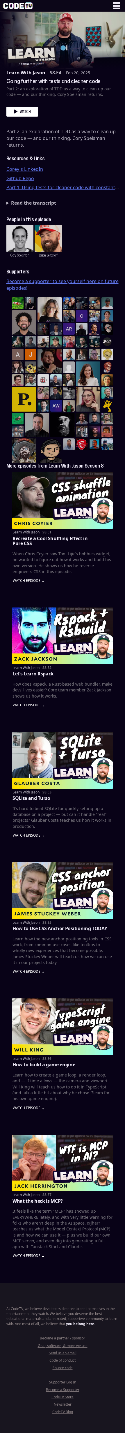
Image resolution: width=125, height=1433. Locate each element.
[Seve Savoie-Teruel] (82, 341)
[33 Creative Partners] (43, 380)
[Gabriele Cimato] (43, 393)
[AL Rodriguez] (69, 329)
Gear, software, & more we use (63, 1345)
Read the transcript (33, 203)
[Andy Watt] (56, 406)
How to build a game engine (43, 1064)
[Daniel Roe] (94, 329)
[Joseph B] (30, 354)
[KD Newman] (82, 444)
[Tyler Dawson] (107, 418)
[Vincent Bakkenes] (82, 418)
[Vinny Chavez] (50, 450)
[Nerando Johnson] (94, 444)
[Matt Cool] (94, 303)
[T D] (18, 303)
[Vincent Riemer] (94, 418)
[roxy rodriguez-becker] (18, 367)
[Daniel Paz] (94, 316)
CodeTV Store (62, 1397)
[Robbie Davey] (69, 341)
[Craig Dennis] (30, 380)
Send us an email (62, 1353)
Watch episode (26, 581)
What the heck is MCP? (37, 1201)
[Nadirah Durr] (56, 329)
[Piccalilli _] (24, 399)
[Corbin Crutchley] (18, 380)
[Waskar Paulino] (24, 322)
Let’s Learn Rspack (32, 673)
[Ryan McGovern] (94, 354)
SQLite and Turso (31, 798)
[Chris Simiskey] (30, 367)
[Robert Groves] (37, 425)
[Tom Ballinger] (30, 341)
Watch (25, 111)
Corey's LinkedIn (24, 169)
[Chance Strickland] (43, 341)
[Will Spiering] (69, 393)
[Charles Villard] (50, 361)
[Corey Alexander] (107, 367)
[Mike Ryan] (107, 393)
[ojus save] (69, 316)
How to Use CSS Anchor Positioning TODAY (59, 928)
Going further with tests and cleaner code (53, 81)
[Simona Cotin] (50, 309)
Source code (63, 1367)
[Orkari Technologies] (82, 316)
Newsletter (63, 1404)
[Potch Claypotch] (107, 406)
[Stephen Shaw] (18, 431)
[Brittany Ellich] (88, 373)
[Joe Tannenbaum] (69, 354)
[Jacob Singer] (94, 341)
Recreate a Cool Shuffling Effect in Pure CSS (50, 541)
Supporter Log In (62, 1382)
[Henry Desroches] (82, 329)
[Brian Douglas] (82, 303)
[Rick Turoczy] (62, 425)
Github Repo (20, 178)
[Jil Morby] (69, 367)
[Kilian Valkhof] (43, 329)
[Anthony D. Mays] (107, 303)
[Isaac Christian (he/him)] (94, 431)
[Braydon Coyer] (82, 431)
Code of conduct (62, 1360)
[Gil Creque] (107, 431)
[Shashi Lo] (69, 444)
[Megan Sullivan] (69, 380)
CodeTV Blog (62, 1411)
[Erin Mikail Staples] (88, 399)
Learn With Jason (25, 72)
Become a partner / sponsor (62, 1338)
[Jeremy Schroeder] (107, 341)
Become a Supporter (62, 1389)
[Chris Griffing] (107, 380)
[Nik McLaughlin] (82, 354)
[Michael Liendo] (18, 418)
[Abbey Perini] (18, 354)
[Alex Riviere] (69, 406)
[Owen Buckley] (107, 354)
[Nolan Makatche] (107, 316)
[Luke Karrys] (107, 444)
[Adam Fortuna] (43, 406)
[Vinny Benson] (24, 450)
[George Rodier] (56, 393)
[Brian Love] (30, 303)
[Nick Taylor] (56, 380)
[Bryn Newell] (18, 341)
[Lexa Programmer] (107, 329)
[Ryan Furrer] (56, 341)
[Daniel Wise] (69, 303)
